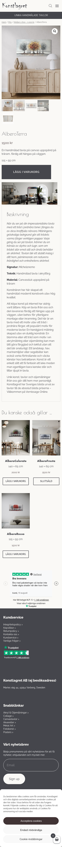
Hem (4, 22)
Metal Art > (9, 725)
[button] (55, 31)
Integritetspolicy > (13, 624)
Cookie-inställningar (31, 839)
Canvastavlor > (11, 719)
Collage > (8, 716)
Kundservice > (10, 637)
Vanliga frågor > (12, 640)
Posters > (8, 732)
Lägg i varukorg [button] (16, 481)
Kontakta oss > (11, 634)
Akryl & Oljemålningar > (16, 712)
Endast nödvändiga (31, 830)
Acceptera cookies (31, 820)
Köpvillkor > (9, 627)
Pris (10, 22)
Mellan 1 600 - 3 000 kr (24, 22)
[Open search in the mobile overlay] (50, 5)
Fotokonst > (9, 729)
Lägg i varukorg (26, 172)
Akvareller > (9, 722)
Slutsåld (46, 481)
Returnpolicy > (11, 631)
